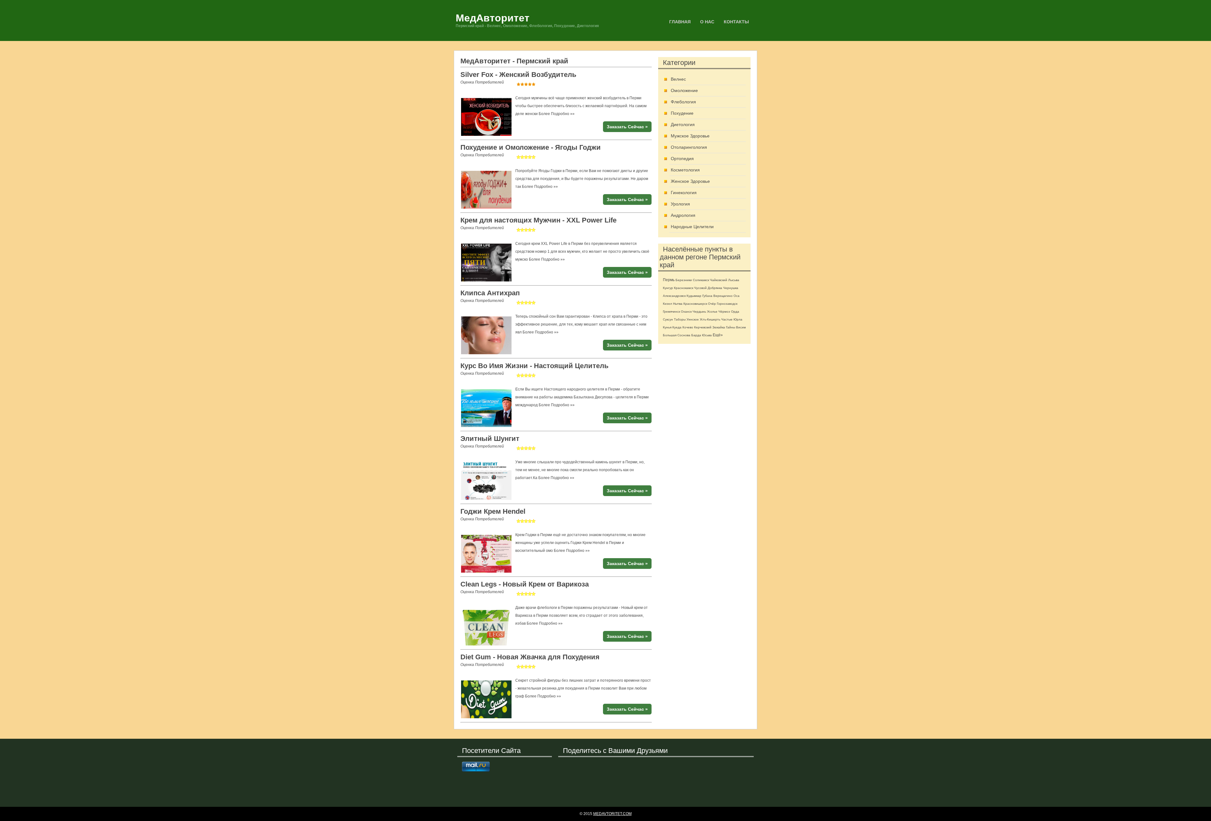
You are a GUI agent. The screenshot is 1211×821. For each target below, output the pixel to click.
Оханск (686, 311)
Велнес (678, 79)
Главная (680, 21)
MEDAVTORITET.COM (612, 814)
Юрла (738, 319)
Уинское (693, 319)
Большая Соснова (676, 335)
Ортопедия (682, 158)
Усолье (712, 311)
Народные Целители (692, 226)
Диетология (683, 124)
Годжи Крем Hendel (492, 511)
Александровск (674, 296)
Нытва (677, 303)
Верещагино (723, 296)
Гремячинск (671, 311)
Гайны (730, 327)
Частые (727, 319)
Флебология (683, 101)
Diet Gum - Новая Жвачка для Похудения (530, 657)
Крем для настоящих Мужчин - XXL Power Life (538, 220)
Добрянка (715, 288)
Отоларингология (689, 147)
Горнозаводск (727, 303)
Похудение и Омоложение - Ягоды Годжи (530, 147)
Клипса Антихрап (490, 293)
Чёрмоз (724, 311)
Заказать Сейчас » (627, 126)
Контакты (736, 21)
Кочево (687, 327)
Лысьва (733, 280)
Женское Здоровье (690, 181)
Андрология (683, 215)
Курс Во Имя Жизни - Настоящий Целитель (534, 366)
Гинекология (684, 192)
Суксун (668, 319)
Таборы (680, 319)
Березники (684, 280)
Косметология (685, 169)
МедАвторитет (492, 18)
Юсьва (707, 335)
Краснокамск (683, 288)
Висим (741, 327)
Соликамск (701, 280)
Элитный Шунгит (489, 438)
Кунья (667, 327)
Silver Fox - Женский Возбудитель (518, 74)
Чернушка (730, 288)
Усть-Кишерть (710, 319)
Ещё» (718, 335)
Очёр (712, 303)
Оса (737, 296)
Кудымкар (694, 296)
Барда (696, 335)
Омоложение (684, 90)
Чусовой (700, 288)
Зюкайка (718, 327)
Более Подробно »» (557, 114)
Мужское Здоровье (690, 135)
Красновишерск (695, 303)
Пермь (669, 280)
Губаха (707, 296)
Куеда (677, 327)
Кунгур (668, 288)
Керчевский (702, 327)
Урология (680, 203)
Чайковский (718, 280)
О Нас (707, 21)
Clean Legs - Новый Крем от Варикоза (524, 584)
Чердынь (699, 311)
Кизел (667, 303)
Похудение (682, 113)
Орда (735, 311)
